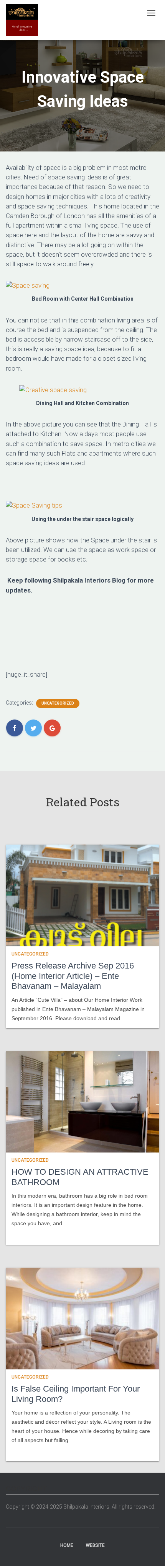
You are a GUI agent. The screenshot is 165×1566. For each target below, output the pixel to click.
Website (95, 1545)
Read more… (26, 1233)
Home (66, 1545)
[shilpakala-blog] (22, 20)
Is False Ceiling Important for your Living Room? (76, 1393)
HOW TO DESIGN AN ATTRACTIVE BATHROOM (80, 1177)
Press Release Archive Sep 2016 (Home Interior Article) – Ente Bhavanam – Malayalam (73, 976)
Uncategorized (57, 703)
